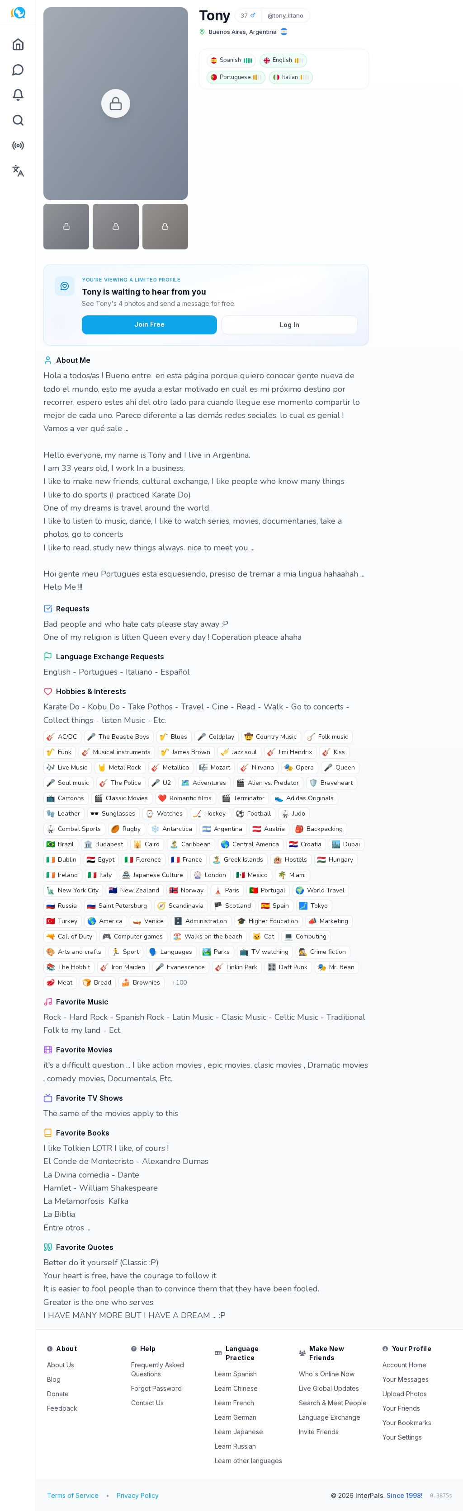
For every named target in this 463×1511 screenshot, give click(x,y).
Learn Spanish (236, 1374)
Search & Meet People (333, 1403)
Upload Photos (405, 1394)
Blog (54, 1379)
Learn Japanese (239, 1432)
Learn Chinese (236, 1388)
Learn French (234, 1403)
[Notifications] (17, 95)
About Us (60, 1365)
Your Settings (402, 1437)
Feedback (62, 1408)
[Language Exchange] (17, 171)
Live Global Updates (329, 1388)
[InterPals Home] (18, 12)
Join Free (149, 324)
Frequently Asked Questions (157, 1369)
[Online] (17, 145)
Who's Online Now (326, 1374)
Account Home (404, 1365)
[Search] (17, 120)
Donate (58, 1394)
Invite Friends (319, 1432)
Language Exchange (329, 1417)
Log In (289, 324)
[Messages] (17, 69)
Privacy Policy (138, 1495)
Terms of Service (73, 1495)
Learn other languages (248, 1460)
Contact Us (147, 1403)
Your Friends (401, 1408)
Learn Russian (235, 1446)
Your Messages (406, 1379)
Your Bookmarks (407, 1423)
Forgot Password (156, 1388)
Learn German (235, 1417)
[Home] (17, 44)
